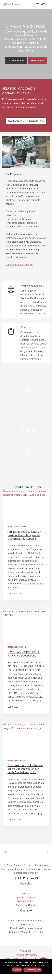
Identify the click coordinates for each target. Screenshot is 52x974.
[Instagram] (19, 878)
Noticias (12, 526)
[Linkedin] (28, 878)
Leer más (14, 594)
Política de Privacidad (26, 954)
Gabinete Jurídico (26, 901)
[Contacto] (37, 878)
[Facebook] (15, 878)
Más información (32, 970)
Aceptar (17, 970)
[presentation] (26, 504)
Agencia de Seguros (26, 897)
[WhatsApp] (32, 878)
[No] (48, 966)
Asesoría (26, 893)
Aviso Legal (26, 951)
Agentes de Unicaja (26, 905)
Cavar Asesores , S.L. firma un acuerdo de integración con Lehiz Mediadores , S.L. (25, 769)
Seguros (21, 526)
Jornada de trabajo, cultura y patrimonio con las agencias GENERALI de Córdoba (24, 535)
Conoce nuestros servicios (19, 264)
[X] (24, 878)
